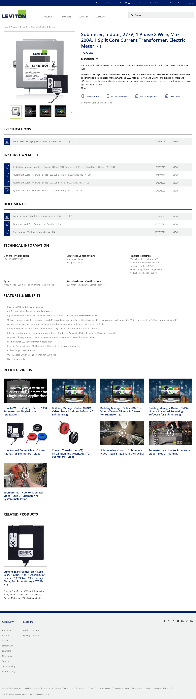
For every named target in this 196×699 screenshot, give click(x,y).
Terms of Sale (81, 688)
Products (14, 27)
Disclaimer (105, 688)
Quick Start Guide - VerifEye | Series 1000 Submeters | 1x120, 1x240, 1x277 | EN (52, 174)
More (83, 88)
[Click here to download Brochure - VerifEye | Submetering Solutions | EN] (7, 224)
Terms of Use (68, 688)
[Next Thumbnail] (70, 111)
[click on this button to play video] (30, 111)
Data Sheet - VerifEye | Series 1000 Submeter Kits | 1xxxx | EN (43, 141)
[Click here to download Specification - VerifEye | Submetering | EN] (7, 232)
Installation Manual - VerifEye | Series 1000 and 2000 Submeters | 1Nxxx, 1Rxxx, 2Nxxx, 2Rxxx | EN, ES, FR (64, 167)
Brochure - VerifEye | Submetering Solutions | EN (37, 224)
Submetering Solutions (38, 27)
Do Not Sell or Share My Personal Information (20, 688)
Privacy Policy (94, 688)
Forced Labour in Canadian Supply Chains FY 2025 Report (153, 688)
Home (6, 27)
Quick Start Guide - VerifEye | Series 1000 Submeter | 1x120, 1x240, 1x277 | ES (51, 182)
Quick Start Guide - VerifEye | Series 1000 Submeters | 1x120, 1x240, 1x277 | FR (51, 190)
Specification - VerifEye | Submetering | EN (34, 232)
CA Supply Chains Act (120, 688)
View (175, 141)
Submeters (52, 27)
